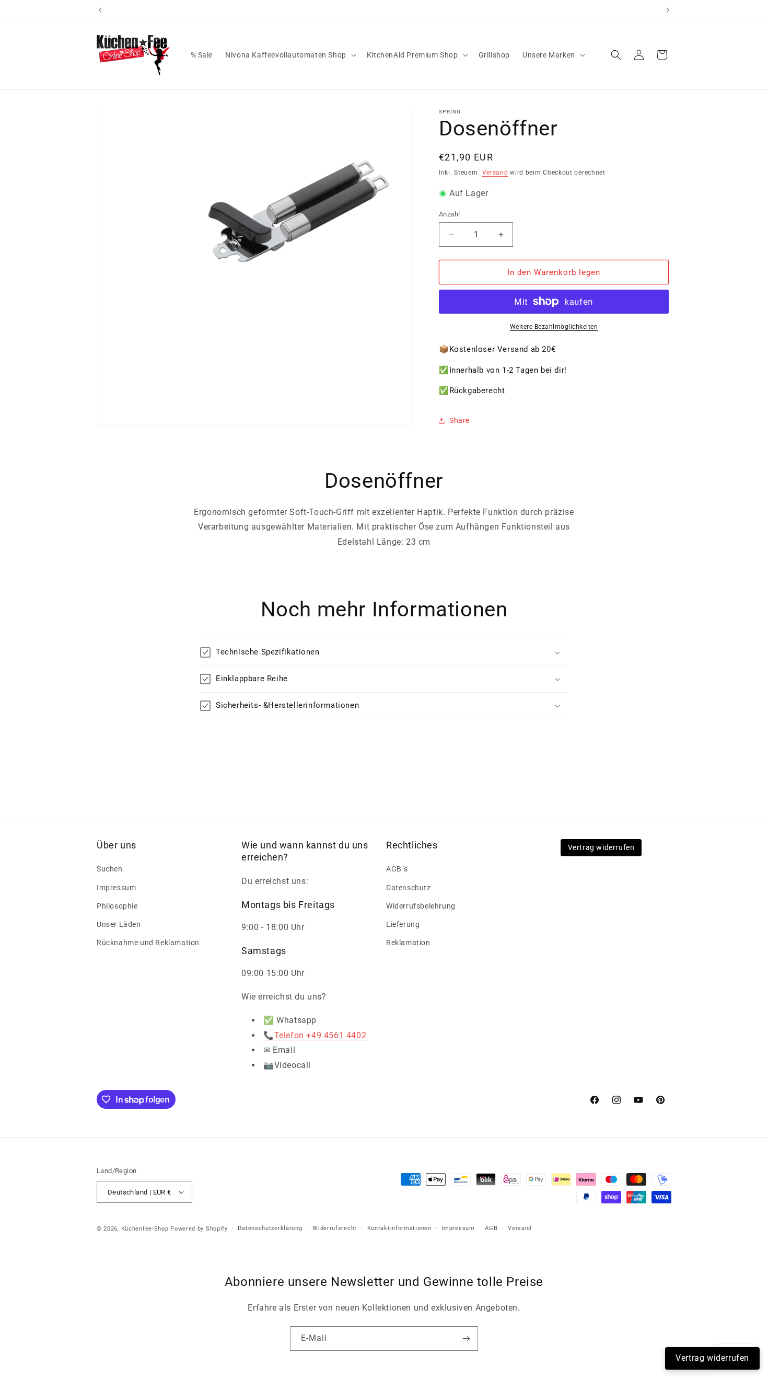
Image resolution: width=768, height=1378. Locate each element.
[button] (289, 55)
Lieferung (403, 924)
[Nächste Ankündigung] (667, 10)
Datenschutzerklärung (270, 1228)
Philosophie (117, 906)
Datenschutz (408, 887)
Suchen (110, 869)
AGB (491, 1228)
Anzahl (449, 214)
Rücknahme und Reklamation (148, 942)
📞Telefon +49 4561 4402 (314, 1035)
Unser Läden (119, 924)
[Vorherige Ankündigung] (100, 10)
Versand (495, 172)
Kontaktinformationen (399, 1228)
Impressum (116, 887)
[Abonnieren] (466, 1338)
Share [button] (459, 420)
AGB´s (397, 869)
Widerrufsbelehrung (421, 906)
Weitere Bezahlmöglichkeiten (554, 326)
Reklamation (408, 942)
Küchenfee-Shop (145, 1228)
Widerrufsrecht (334, 1228)
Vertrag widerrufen (601, 847)
